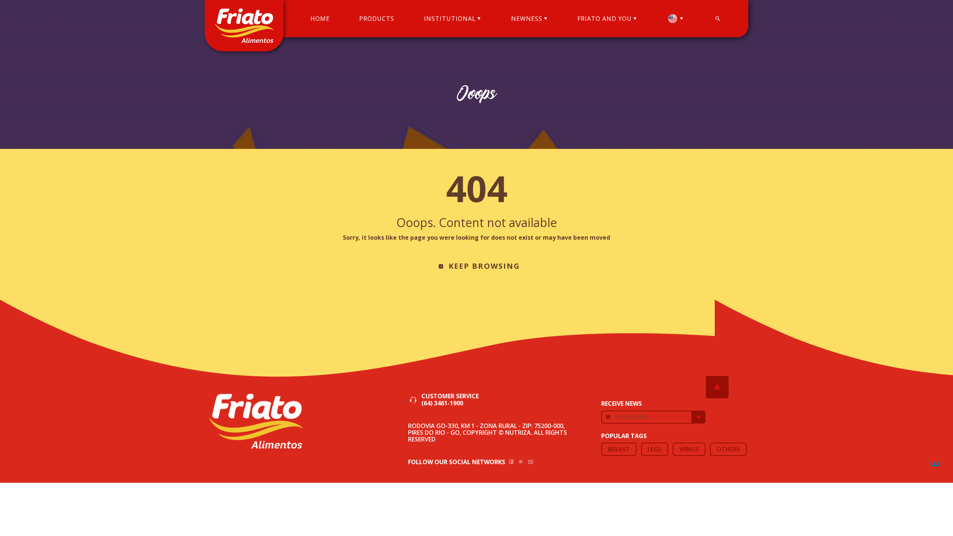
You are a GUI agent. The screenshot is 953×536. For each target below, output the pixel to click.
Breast (619, 449)
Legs (655, 449)
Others (728, 449)
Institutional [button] (450, 19)
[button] (675, 18)
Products (376, 19)
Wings (689, 449)
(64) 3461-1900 (442, 403)
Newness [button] (526, 19)
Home (320, 19)
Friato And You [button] (604, 19)
